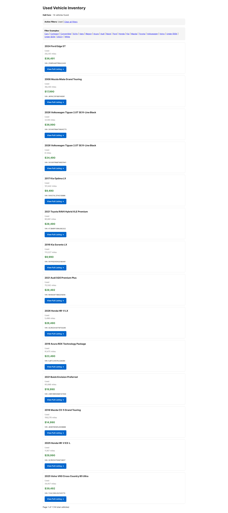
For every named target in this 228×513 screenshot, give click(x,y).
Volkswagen (152, 34)
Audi (102, 34)
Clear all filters (70, 22)
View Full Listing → (55, 69)
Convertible (66, 34)
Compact (54, 34)
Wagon (89, 34)
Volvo (162, 34)
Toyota (142, 34)
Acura (96, 34)
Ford (115, 34)
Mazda (134, 34)
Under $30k (171, 34)
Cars (47, 34)
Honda (122, 34)
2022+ (60, 37)
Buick (108, 34)
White (67, 37)
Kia (127, 34)
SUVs (75, 34)
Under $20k (50, 37)
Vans (81, 34)
